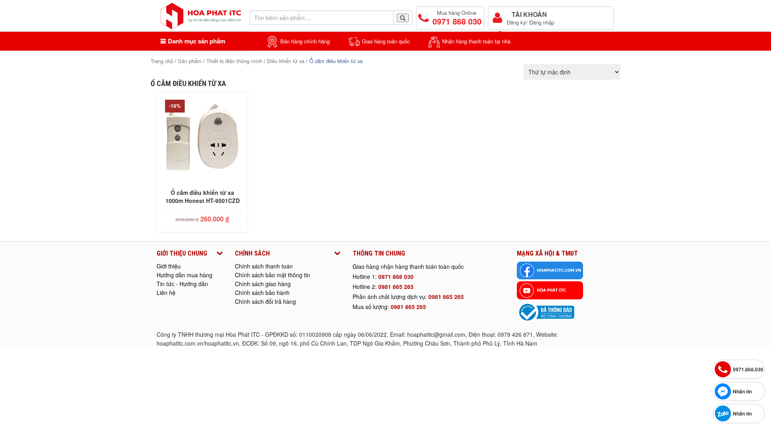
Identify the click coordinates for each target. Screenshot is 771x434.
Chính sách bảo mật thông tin (272, 275)
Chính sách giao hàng (263, 284)
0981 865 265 (396, 287)
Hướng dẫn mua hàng (184, 275)
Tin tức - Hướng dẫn (182, 284)
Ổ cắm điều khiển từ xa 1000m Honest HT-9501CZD (202, 196)
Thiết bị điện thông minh (234, 61)
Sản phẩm (190, 61)
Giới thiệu (169, 266)
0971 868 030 (396, 276)
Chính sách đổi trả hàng (265, 301)
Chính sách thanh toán (264, 266)
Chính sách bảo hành (262, 293)
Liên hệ (166, 293)
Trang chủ (162, 61)
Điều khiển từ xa (285, 61)
